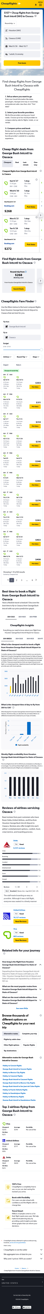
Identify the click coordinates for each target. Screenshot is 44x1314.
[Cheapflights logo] (9, 4)
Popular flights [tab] (29, 1045)
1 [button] (11, 580)
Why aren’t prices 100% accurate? (18, 1259)
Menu (40, 2)
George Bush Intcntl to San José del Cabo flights (21, 1086)
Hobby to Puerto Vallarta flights (15, 1090)
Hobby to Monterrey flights (13, 1097)
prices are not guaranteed (17, 1242)
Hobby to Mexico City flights (14, 1072)
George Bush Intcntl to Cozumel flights (18, 1079)
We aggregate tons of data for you (17, 1254)
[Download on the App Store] (27, 1307)
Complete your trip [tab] (29, 1034)
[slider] (41, 349)
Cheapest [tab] (7, 162)
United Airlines (19, 910)
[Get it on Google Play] (16, 1307)
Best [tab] (17, 162)
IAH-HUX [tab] (22, 617)
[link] (18, 288)
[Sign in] (36, 5)
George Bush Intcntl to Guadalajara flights (19, 1100)
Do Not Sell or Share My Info (22, 1295)
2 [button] (16, 580)
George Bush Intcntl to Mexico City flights (19, 1083)
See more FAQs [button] (22, 1008)
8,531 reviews (19, 848)
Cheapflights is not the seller (15, 1250)
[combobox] (10, 23)
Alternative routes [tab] (11, 1034)
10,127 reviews (19, 917)
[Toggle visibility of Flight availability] (22, 745)
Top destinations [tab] (10, 1051)
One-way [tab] (36, 163)
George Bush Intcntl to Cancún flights (17, 1069)
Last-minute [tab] (25, 163)
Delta (15, 841)
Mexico (24, 1268)
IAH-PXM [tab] (33, 617)
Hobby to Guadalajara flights (14, 1093)
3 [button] (21, 580)
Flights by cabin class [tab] (12, 1039)
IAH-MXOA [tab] (7, 639)
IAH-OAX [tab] (11, 617)
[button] (35, 16)
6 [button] (32, 580)
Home (17, 1268)
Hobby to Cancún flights (12, 1066)
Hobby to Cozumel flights (13, 1076)
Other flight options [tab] (11, 1045)
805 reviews (18, 936)
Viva (15, 929)
